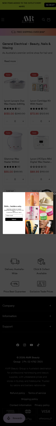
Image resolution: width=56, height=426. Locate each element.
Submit (14, 219)
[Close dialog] (55, 194)
